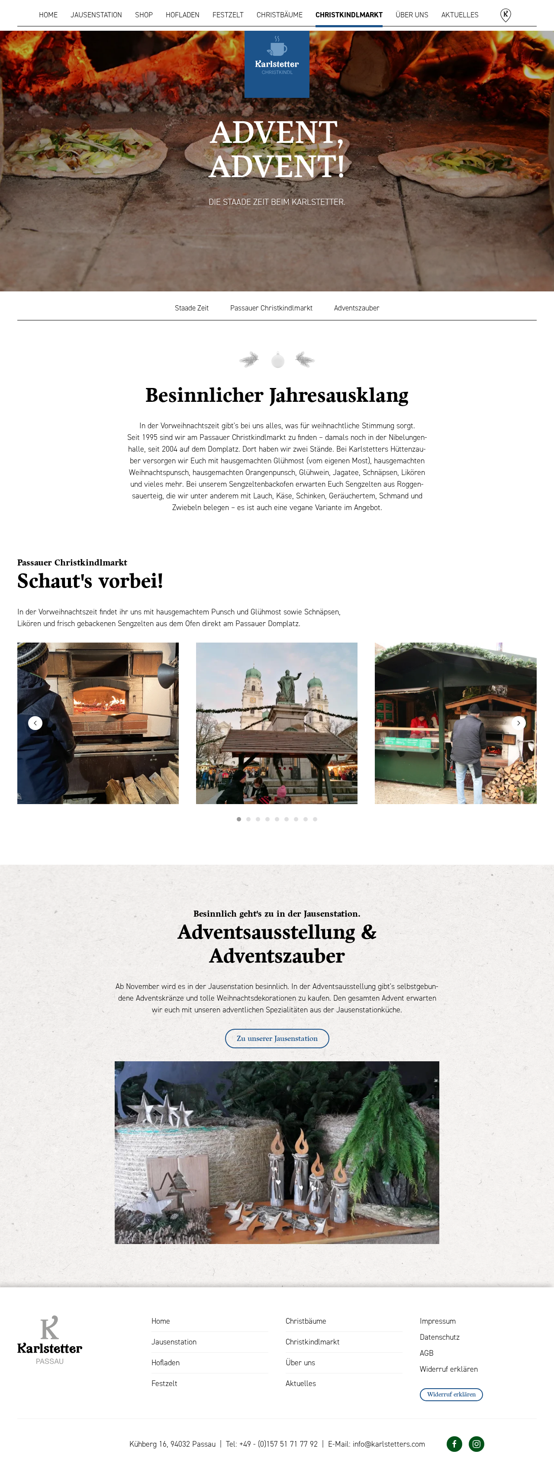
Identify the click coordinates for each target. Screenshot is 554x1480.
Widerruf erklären (449, 1369)
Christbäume (280, 14)
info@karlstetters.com (389, 1444)
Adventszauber (357, 308)
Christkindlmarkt (349, 14)
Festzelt (228, 14)
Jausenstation (96, 14)
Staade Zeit (192, 308)
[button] (35, 723)
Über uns (412, 14)
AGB (427, 1353)
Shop (144, 14)
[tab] (239, 819)
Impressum (438, 1321)
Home (48, 14)
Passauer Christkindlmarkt (271, 308)
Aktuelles (460, 14)
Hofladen (183, 14)
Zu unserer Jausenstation (277, 1038)
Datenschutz (440, 1337)
